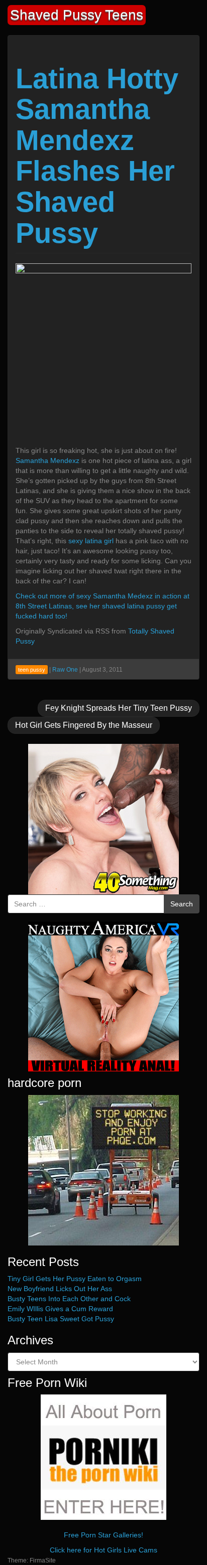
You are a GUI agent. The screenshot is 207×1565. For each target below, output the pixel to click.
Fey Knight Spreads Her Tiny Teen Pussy (118, 708)
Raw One (65, 669)
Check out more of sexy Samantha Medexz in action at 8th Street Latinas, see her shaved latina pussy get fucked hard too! (102, 606)
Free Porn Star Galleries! (103, 1535)
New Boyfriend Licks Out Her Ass (60, 1289)
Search (181, 904)
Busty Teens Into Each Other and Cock (69, 1299)
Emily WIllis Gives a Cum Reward (60, 1309)
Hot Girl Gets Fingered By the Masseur (83, 725)
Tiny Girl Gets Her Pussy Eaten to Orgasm (75, 1279)
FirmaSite (43, 1560)
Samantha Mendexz (47, 460)
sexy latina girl (91, 541)
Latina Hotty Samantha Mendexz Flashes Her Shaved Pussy (97, 156)
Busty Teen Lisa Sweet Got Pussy (61, 1319)
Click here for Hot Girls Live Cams (103, 1550)
